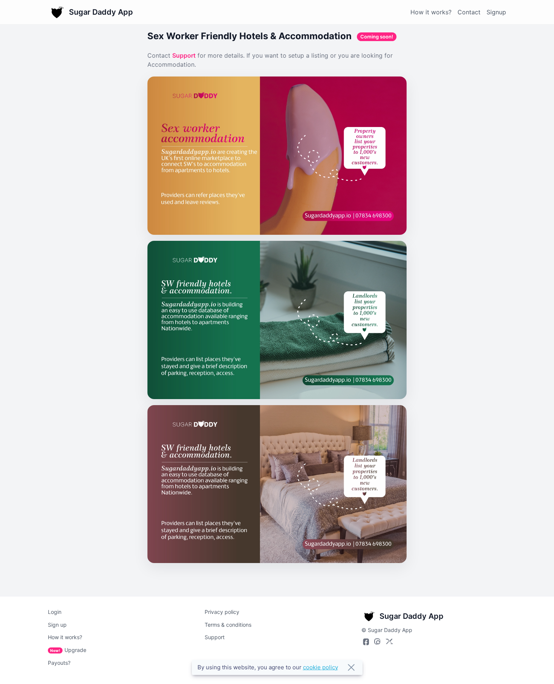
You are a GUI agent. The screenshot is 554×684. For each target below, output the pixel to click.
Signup (496, 12)
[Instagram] (377, 641)
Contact (469, 12)
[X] (389, 641)
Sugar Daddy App (101, 12)
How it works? (430, 12)
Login (54, 612)
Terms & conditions (228, 624)
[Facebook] (365, 641)
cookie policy (320, 667)
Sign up (57, 624)
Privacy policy (222, 612)
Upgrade (68, 650)
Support (184, 55)
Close (351, 667)
